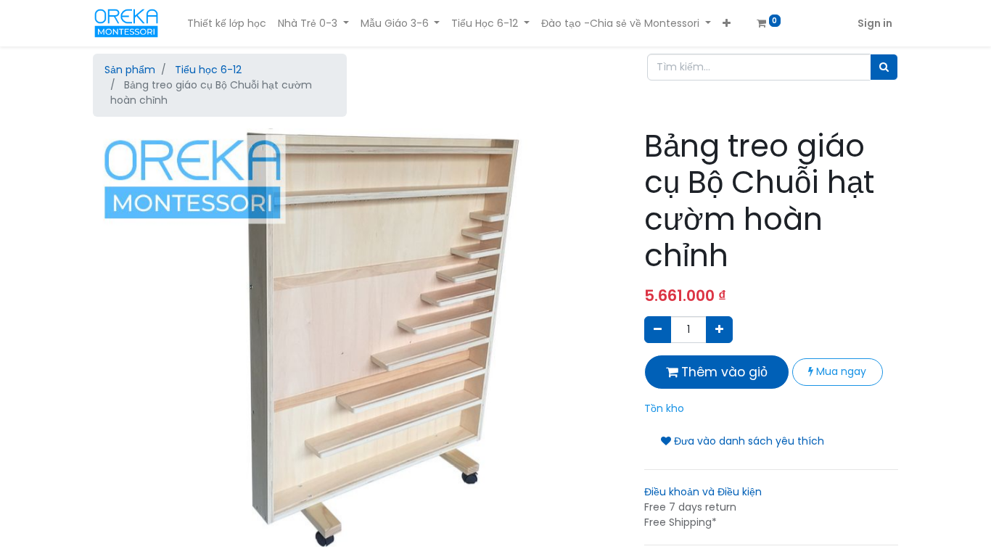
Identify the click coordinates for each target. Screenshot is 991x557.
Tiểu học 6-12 (208, 69)
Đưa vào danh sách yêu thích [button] (747, 441)
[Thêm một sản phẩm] (719, 329)
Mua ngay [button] (839, 371)
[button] (726, 23)
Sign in (875, 23)
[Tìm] (884, 67)
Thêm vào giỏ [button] (723, 372)
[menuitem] (226, 23)
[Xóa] (657, 329)
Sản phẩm (129, 69)
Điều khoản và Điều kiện (703, 491)
